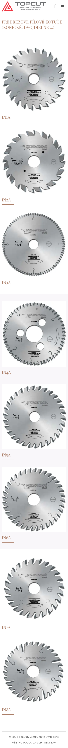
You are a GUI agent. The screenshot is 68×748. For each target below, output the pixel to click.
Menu (62, 6)
